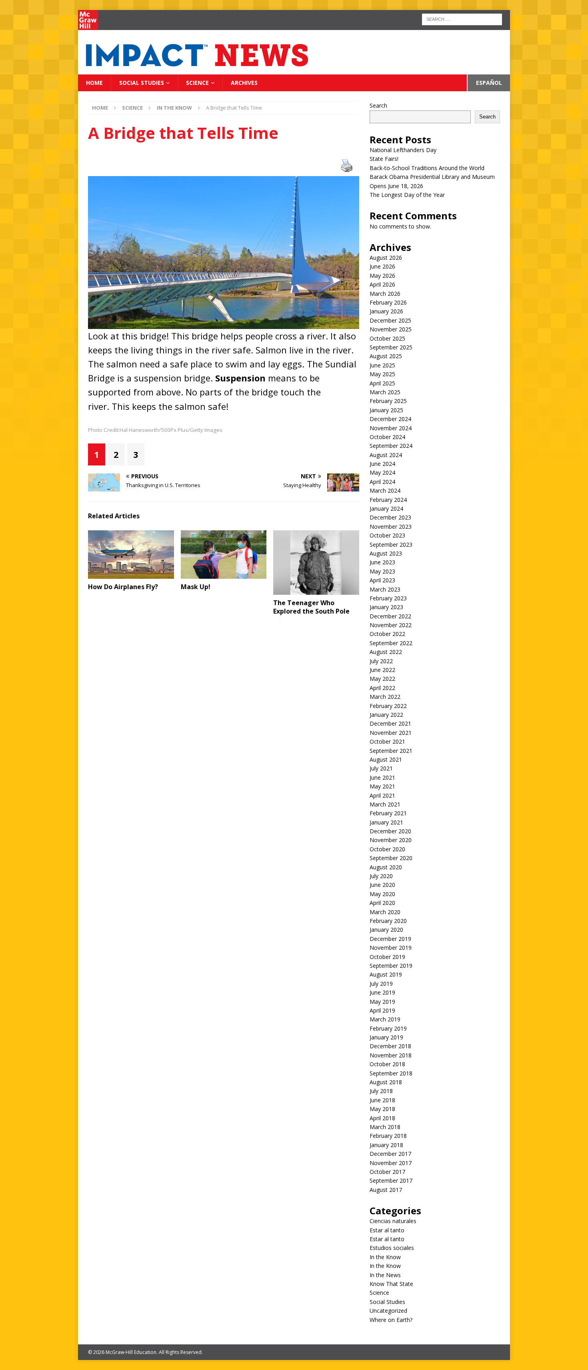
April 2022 (382, 688)
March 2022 (385, 696)
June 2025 (382, 365)
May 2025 (382, 374)
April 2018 (382, 1118)
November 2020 (391, 840)
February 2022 (388, 706)
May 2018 (382, 1109)
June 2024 (382, 463)
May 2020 (382, 894)
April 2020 (382, 903)
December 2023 (390, 517)
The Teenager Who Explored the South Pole (311, 607)
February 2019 (388, 1028)
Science (197, 82)
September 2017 (391, 1180)
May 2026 (382, 275)
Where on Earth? (391, 1320)
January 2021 (386, 822)
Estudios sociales (392, 1248)
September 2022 (391, 643)
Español (489, 82)
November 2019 (391, 947)
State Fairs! (384, 158)
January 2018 (386, 1145)
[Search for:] (462, 18)
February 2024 (388, 499)
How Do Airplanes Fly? (123, 586)
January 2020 (386, 929)
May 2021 (382, 786)
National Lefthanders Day (404, 150)
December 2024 (390, 419)
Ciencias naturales (393, 1221)
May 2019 (382, 1001)
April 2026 (382, 284)
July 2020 (381, 876)
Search (378, 105)
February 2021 (388, 813)
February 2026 (388, 302)
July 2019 (381, 983)
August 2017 (386, 1189)
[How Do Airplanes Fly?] (131, 554)
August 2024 (386, 455)
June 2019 (382, 992)
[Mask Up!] (224, 554)
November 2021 (391, 732)
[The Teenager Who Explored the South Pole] (316, 562)
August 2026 (386, 257)
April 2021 (382, 795)
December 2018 (390, 1046)
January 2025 (386, 410)
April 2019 (382, 1010)
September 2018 (391, 1073)
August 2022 (386, 652)
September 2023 (391, 544)
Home (94, 82)
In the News (385, 1275)
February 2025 (388, 401)
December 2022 (390, 616)
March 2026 (385, 293)
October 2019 (387, 957)
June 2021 (382, 777)
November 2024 (391, 428)
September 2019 (391, 965)
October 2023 (387, 535)
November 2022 (391, 625)
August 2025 (386, 356)
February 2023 (388, 598)
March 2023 (385, 589)
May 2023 (382, 571)
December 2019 (390, 939)
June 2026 (382, 266)
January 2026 (386, 311)
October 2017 (387, 1171)
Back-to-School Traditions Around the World (427, 168)
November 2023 (391, 526)
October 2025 (387, 338)
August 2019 (386, 974)
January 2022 (386, 714)
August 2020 (386, 867)
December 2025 (390, 320)
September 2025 (391, 347)
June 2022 (382, 670)
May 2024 (382, 472)
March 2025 (385, 392)
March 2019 (385, 1019)
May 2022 (382, 678)
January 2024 (386, 508)
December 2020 (390, 831)
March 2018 (385, 1127)
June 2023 (382, 562)
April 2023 (382, 580)
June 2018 (382, 1100)
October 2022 (387, 634)
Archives (244, 82)
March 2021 (385, 804)
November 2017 (391, 1163)
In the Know (385, 1257)
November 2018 (391, 1055)
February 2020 (388, 921)
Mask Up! (195, 586)
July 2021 (381, 768)
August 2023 (386, 553)
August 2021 (386, 759)
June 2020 (382, 885)
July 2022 (381, 661)
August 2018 (386, 1082)
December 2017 (390, 1153)
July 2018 (381, 1091)
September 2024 (391, 445)
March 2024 (385, 490)
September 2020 (391, 858)
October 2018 (387, 1064)
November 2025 (391, 329)
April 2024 (382, 481)
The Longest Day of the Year (408, 195)
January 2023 (386, 607)
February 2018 (388, 1135)
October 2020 (387, 849)
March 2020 (385, 912)
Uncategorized (388, 1310)
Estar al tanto (387, 1230)
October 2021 (387, 741)
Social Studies (141, 82)
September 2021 (391, 750)
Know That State (391, 1284)
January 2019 (386, 1037)
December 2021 (390, 723)
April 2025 (382, 383)
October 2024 (387, 437)
